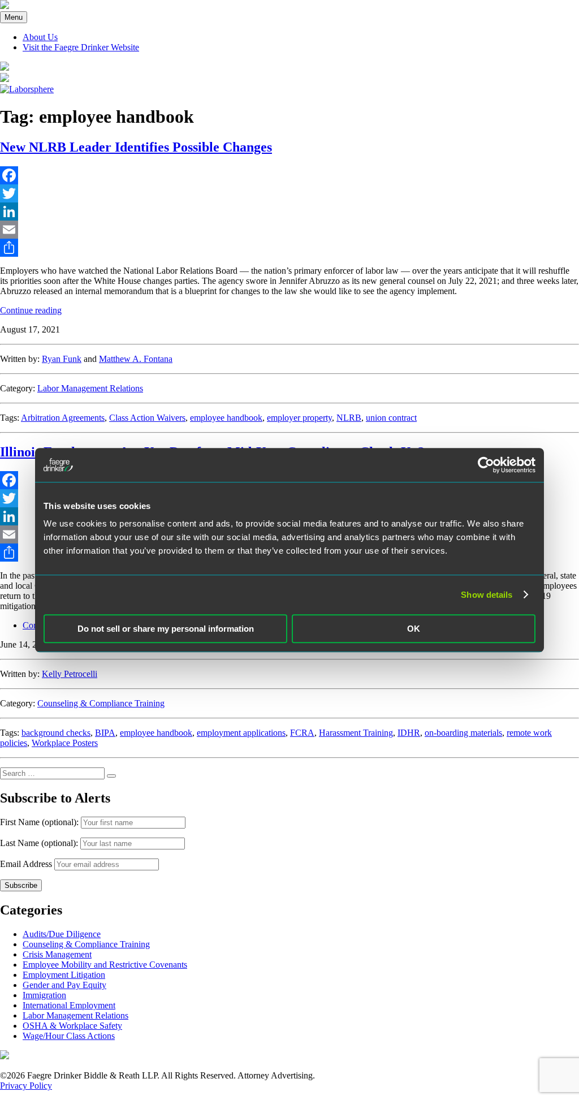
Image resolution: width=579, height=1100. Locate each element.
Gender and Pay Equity (64, 985)
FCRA (302, 732)
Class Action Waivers (147, 417)
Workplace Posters (65, 743)
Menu (14, 17)
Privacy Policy (26, 1085)
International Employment (69, 1005)
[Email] (289, 230)
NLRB (348, 417)
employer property (299, 417)
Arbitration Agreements (63, 417)
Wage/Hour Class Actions (69, 1036)
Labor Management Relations (90, 388)
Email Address (26, 864)
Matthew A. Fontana (135, 359)
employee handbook (226, 417)
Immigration (44, 995)
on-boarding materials (463, 732)
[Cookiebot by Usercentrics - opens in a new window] (486, 464)
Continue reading (31, 310)
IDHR (408, 732)
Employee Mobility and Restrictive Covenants (105, 964)
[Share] (289, 248)
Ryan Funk (61, 359)
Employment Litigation (64, 975)
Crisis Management (57, 954)
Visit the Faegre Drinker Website (81, 47)
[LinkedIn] (289, 211)
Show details (486, 594)
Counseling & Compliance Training (101, 703)
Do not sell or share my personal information (165, 628)
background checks (55, 732)
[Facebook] (289, 175)
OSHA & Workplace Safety (72, 1025)
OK (413, 628)
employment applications (241, 732)
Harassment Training (356, 732)
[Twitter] (289, 193)
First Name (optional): (40, 822)
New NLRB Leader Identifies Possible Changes (136, 147)
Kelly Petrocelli (69, 674)
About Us (40, 37)
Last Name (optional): (40, 843)
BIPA (105, 732)
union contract (391, 417)
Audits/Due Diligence (62, 934)
